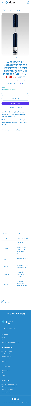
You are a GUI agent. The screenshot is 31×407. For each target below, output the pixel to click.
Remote (4, 332)
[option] (15, 34)
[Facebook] (12, 399)
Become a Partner (6, 392)
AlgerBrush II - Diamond (10, 89)
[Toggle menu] (2, 2)
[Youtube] (15, 399)
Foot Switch (5, 334)
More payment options (15, 107)
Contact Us (4, 375)
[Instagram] (18, 399)
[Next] (29, 57)
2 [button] (16, 57)
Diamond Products (6, 356)
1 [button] (14, 57)
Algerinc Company (12, 402)
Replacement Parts (7, 359)
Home (3, 7)
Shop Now (4, 340)
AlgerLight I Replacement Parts (10, 342)
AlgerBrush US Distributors (9, 384)
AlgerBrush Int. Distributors (9, 387)
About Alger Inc (6, 370)
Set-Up (3, 337)
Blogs (3, 373)
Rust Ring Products (7, 354)
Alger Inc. (5, 87)
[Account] (24, 2)
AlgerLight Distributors (8, 389)
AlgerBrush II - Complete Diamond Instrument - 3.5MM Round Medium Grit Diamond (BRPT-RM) (15, 9)
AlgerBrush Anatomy (7, 351)
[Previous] (2, 57)
